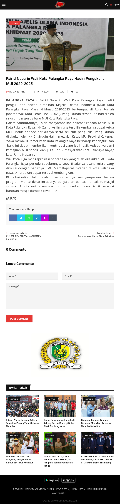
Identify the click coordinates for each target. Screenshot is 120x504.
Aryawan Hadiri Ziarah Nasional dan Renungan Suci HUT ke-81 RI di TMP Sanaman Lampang (97, 459)
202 (62, 91)
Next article (96, 234)
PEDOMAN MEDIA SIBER (39, 489)
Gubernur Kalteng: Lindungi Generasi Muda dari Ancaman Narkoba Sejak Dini (96, 423)
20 (77, 91)
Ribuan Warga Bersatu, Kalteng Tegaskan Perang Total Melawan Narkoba (22, 423)
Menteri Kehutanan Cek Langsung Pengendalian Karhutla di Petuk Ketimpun (19, 459)
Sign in (116, 4)
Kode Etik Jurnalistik (70, 489)
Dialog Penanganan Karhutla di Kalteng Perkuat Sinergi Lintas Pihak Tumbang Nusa (59, 423)
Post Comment (19, 319)
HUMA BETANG (15, 91)
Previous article (23, 236)
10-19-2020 (43, 91)
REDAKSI (18, 489)
